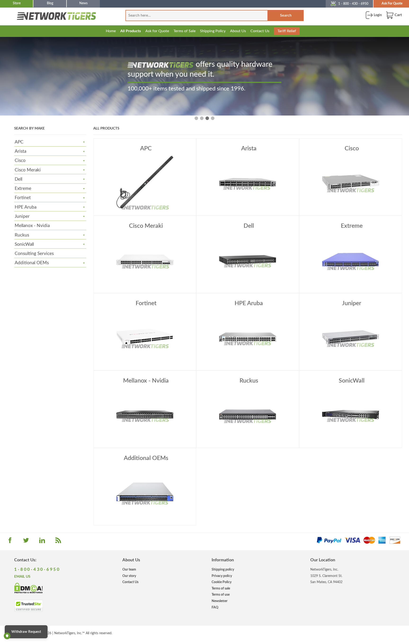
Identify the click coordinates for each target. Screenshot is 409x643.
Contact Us (259, 31)
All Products (130, 31)
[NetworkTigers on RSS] (58, 542)
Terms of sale (221, 588)
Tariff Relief (286, 31)
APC (19, 142)
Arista (20, 151)
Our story (129, 576)
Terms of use (221, 594)
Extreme (23, 188)
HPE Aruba (25, 207)
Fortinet (23, 198)
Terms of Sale (184, 31)
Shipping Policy (213, 31)
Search (286, 15)
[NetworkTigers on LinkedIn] (42, 542)
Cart (398, 15)
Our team (129, 569)
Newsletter (219, 601)
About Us (238, 31)
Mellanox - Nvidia (32, 225)
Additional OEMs (32, 263)
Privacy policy (222, 576)
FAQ (215, 607)
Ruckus (22, 235)
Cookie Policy (221, 582)
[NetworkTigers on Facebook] (10, 542)
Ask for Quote (157, 31)
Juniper (22, 216)
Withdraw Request (26, 632)
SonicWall (24, 244)
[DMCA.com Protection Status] (28, 587)
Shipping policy (223, 569)
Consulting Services (34, 253)
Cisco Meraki (28, 170)
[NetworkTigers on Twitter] (26, 542)
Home (111, 31)
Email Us (22, 576)
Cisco (20, 160)
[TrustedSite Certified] (28, 606)
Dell (18, 179)
